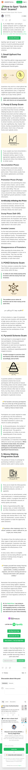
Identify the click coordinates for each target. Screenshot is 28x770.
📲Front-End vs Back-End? (9, 718)
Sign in (25, 2)
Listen (24, 16)
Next (23, 673)
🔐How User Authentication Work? (10, 706)
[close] (23, 725)
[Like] (2, 20)
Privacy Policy (19, 761)
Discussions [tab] (12, 701)
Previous (6, 673)
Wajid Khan (7, 15)
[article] (14, 710)
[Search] (25, 701)
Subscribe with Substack (15, 755)
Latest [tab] (6, 701)
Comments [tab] (4, 683)
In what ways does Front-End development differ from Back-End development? (10, 721)
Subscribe (19, 2)
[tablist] (7, 683)
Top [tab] (3, 701)
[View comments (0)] (6, 20)
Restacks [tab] (11, 683)
